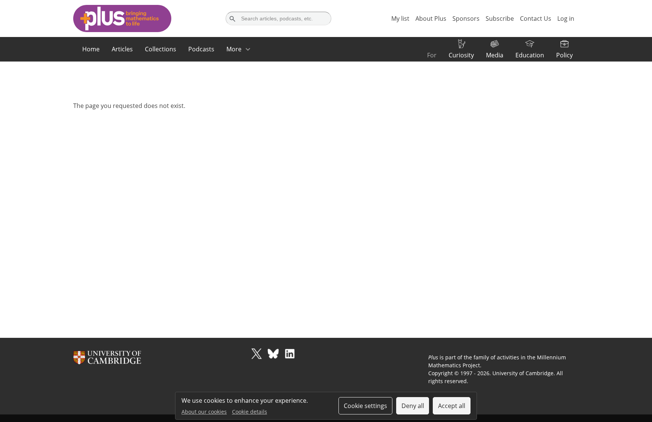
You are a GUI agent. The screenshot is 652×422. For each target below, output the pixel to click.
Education (529, 55)
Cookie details (249, 411)
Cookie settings (365, 406)
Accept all (451, 406)
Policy (564, 55)
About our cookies (204, 411)
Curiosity (461, 55)
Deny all (412, 406)
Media (494, 55)
